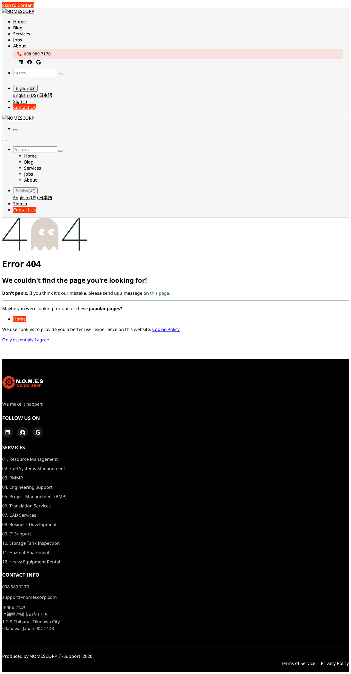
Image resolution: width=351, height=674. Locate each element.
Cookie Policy (166, 329)
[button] (18, 80)
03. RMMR (12, 478)
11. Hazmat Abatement (26, 552)
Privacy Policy (335, 663)
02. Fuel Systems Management (33, 468)
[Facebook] (29, 62)
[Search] (60, 74)
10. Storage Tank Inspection (31, 543)
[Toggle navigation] (15, 130)
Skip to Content (18, 5)
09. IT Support (16, 534)
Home (19, 319)
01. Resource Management (30, 459)
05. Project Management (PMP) (34, 496)
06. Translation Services (26, 506)
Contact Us (24, 107)
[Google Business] (38, 62)
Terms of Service (298, 663)
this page (159, 293)
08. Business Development (29, 524)
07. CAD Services (19, 515)
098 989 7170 (37, 54)
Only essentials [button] (17, 340)
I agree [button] (42, 340)
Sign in (20, 101)
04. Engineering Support (27, 487)
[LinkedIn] (21, 62)
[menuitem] (19, 22)
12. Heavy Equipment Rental (31, 562)
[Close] (4, 140)
